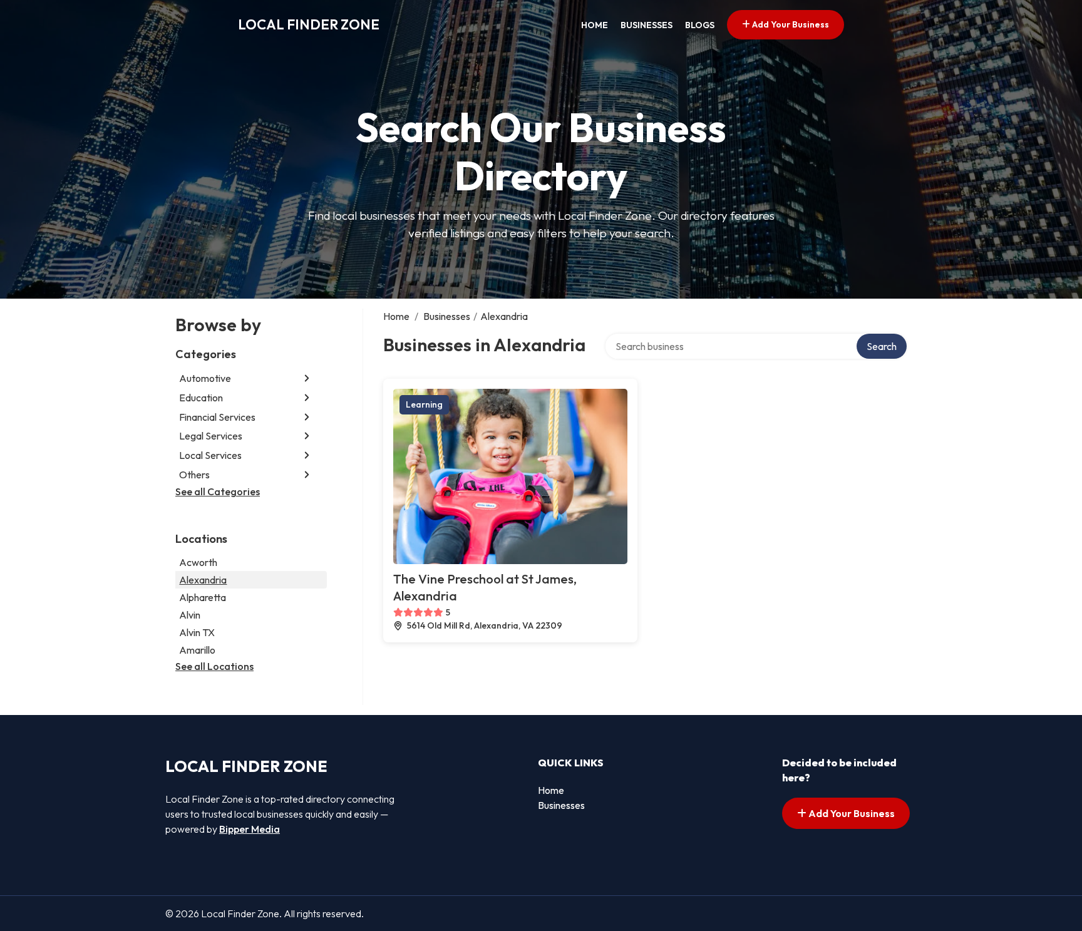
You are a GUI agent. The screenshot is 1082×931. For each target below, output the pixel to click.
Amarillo (197, 650)
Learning (424, 404)
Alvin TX (197, 632)
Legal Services (210, 435)
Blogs (699, 25)
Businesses (646, 25)
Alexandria (203, 580)
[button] (306, 378)
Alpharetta (202, 597)
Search (882, 346)
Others (194, 474)
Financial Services (217, 417)
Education (201, 397)
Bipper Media (249, 829)
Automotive (205, 378)
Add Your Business (789, 24)
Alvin (189, 615)
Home (594, 25)
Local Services (210, 455)
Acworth (198, 562)
